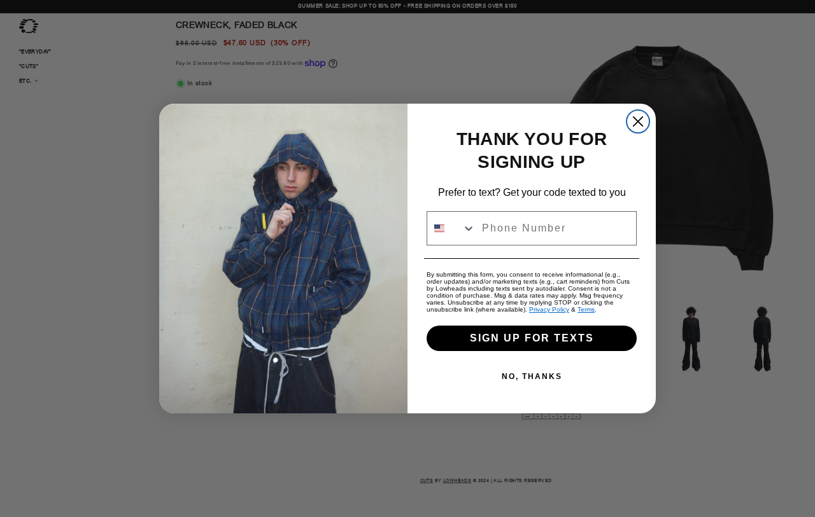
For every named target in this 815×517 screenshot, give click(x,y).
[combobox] (451, 228)
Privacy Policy (549, 309)
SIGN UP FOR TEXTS (532, 338)
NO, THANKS (532, 376)
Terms (586, 309)
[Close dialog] (638, 121)
